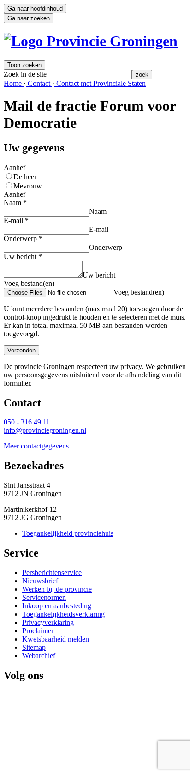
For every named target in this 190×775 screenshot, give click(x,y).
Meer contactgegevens (36, 446)
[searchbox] (89, 74)
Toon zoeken (24, 64)
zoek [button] (142, 74)
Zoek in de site (25, 74)
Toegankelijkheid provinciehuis (67, 533)
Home (14, 83)
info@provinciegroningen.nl (45, 430)
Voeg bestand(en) (29, 283)
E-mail (16, 220)
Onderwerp (23, 238)
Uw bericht (23, 256)
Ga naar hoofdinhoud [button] (35, 8)
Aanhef (14, 167)
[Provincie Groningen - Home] (91, 41)
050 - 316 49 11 (27, 422)
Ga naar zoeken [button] (28, 18)
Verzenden (21, 350)
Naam (15, 202)
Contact (39, 83)
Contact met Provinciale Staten (100, 83)
